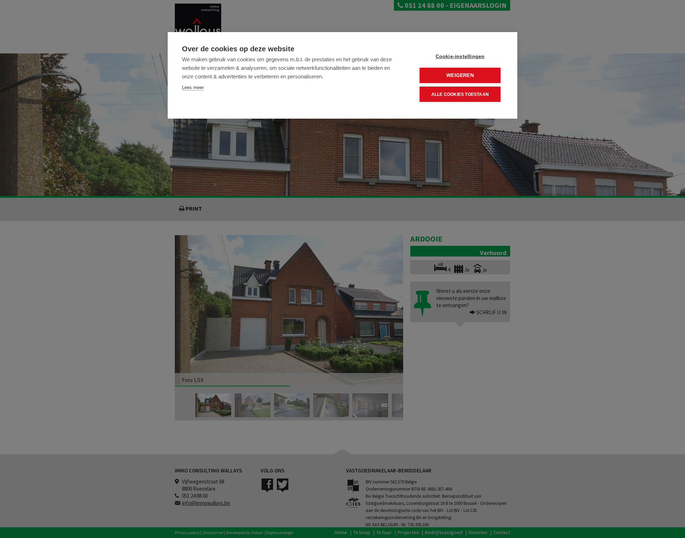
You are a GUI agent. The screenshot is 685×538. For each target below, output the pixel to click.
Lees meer (193, 87)
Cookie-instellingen (460, 56)
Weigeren (460, 75)
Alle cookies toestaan (460, 94)
